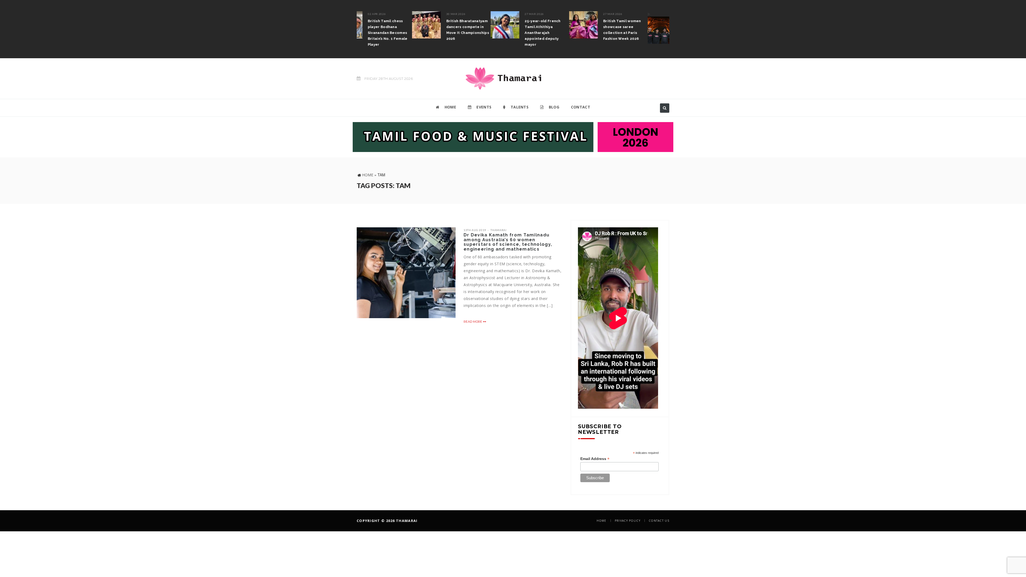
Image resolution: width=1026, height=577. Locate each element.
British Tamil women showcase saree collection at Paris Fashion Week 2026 (567, 30)
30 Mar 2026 (400, 13)
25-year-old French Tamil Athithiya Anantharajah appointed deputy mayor (487, 32)
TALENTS (519, 107)
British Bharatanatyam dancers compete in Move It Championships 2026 (412, 30)
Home (367, 174)
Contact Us (659, 520)
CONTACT (580, 107)
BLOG (553, 107)
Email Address (594, 458)
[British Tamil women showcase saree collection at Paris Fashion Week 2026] (528, 24)
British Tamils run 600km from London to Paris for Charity (647, 27)
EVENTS (483, 107)
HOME (449, 107)
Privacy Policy (627, 520)
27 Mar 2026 (479, 13)
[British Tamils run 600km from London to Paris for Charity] (606, 27)
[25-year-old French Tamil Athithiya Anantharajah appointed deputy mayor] (449, 24)
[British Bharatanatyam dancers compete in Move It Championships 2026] (371, 24)
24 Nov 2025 (635, 13)
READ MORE (473, 321)
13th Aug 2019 (475, 230)
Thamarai (499, 230)
